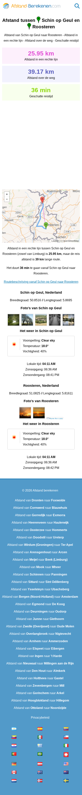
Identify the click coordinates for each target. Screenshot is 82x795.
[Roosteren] (25, 419)
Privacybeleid (40, 717)
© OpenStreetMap (69, 240)
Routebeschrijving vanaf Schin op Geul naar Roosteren (41, 281)
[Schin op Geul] (13, 326)
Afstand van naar (40, 500)
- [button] (6, 199)
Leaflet (55, 240)
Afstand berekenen (45, 490)
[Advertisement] (41, 142)
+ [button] (6, 194)
